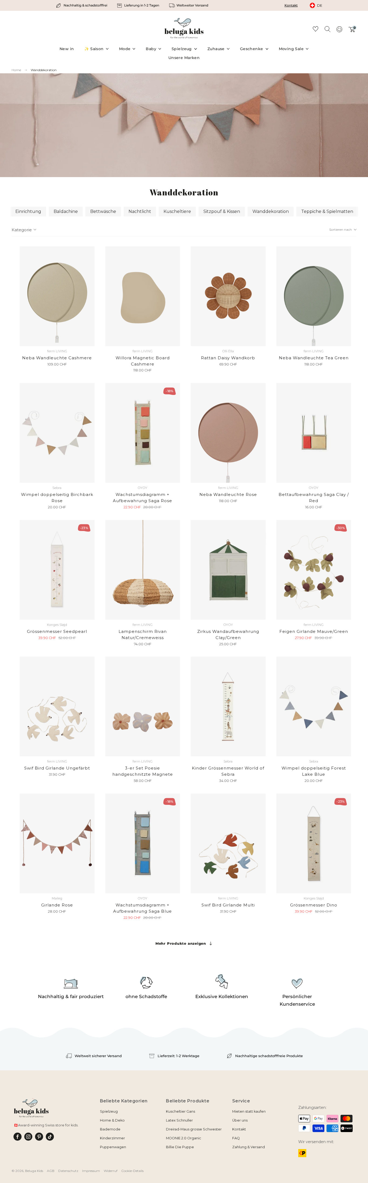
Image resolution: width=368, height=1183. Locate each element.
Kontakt (291, 5)
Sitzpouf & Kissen (221, 211)
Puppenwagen (113, 1147)
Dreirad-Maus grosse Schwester (194, 1129)
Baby (151, 48)
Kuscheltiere (177, 211)
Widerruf (110, 1171)
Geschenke (251, 48)
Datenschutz (68, 1171)
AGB (50, 1171)
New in (67, 48)
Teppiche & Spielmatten (327, 211)
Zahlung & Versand (248, 1147)
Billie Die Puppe (180, 1147)
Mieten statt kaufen (249, 1111)
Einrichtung (28, 211)
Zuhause (216, 48)
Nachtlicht (140, 211)
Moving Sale (291, 48)
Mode (125, 48)
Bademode (110, 1129)
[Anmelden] (339, 31)
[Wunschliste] (315, 29)
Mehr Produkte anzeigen (180, 943)
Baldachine (66, 211)
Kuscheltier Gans (180, 1111)
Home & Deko (112, 1120)
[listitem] (82, 5)
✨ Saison (93, 48)
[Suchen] (327, 29)
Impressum (91, 1171)
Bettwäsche (103, 211)
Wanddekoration (44, 70)
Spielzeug (182, 48)
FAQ (236, 1138)
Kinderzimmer (112, 1138)
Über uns (240, 1120)
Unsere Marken (184, 57)
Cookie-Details (132, 1171)
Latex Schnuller (179, 1120)
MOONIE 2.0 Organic (183, 1138)
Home (16, 70)
